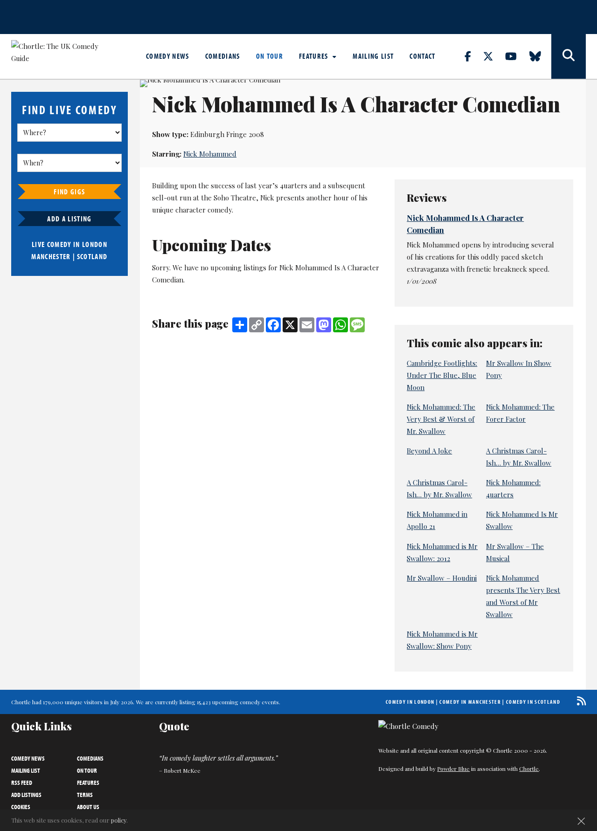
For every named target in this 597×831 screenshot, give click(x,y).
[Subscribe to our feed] (579, 700)
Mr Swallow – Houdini (442, 578)
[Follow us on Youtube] (516, 56)
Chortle (529, 768)
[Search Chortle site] (568, 56)
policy (118, 820)
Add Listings (26, 794)
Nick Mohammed (209, 153)
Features (314, 56)
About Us (88, 807)
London (94, 244)
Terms (85, 794)
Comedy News (167, 56)
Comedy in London (410, 701)
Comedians (222, 56)
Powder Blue (453, 768)
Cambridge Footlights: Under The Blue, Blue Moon (442, 375)
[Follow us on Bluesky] (540, 56)
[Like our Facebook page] (473, 56)
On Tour (269, 56)
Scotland (92, 256)
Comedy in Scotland (533, 701)
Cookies (20, 807)
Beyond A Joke (429, 450)
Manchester (50, 256)
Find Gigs (69, 191)
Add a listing (69, 218)
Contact (422, 56)
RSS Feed (21, 782)
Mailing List (373, 56)
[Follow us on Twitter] (493, 56)
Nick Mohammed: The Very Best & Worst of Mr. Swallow (441, 419)
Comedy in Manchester (470, 701)
